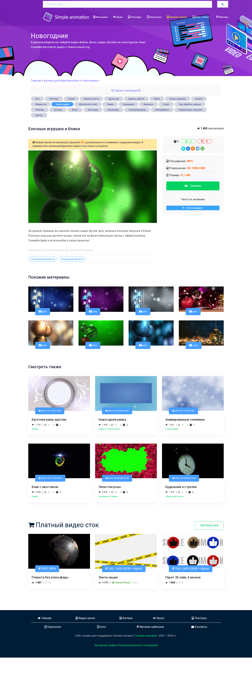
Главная (36, 80)
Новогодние (62, 104)
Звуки (119, 17)
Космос (58, 109)
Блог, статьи (202, 17)
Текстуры (135, 17)
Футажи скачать (178, 17)
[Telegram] (198, 148)
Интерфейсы (162, 109)
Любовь (39, 109)
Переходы (113, 109)
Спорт (166, 104)
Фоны (75, 109)
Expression (155, 17)
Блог (102, 642)
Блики (71, 98)
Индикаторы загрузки (190, 109)
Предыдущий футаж (43, 274)
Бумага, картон (136, 98)
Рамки (110, 104)
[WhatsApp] (202, 148)
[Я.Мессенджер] (183, 148)
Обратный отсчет (88, 104)
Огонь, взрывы (177, 98)
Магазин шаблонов (151, 642)
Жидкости (40, 104)
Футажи (127, 633)
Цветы (39, 115)
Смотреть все (209, 540)
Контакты (200, 642)
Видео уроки (86, 633)
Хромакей (128, 104)
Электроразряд (137, 109)
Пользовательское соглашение (138, 660)
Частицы (54, 98)
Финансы (148, 104)
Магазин (223, 17)
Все (37, 98)
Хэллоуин (93, 109)
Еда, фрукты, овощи (190, 104)
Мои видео (101, 17)
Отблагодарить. (193, 208)
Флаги (198, 98)
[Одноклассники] (193, 148)
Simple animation (146, 651)
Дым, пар (114, 98)
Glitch (157, 98)
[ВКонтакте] (188, 148)
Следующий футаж (71, 274)
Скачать (194, 185)
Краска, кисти (91, 98)
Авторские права (105, 660)
